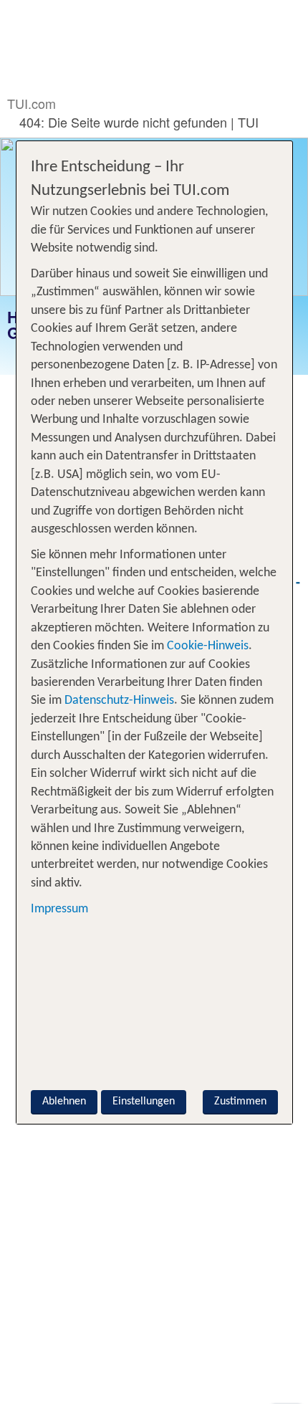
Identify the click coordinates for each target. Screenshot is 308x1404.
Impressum (59, 909)
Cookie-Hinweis (206, 646)
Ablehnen (64, 1101)
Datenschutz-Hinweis (119, 700)
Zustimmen (240, 1101)
